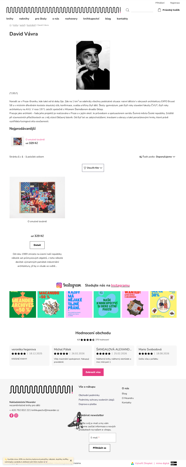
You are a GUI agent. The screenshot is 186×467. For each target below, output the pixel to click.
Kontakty (126, 402)
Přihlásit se (99, 448)
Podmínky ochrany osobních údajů (96, 399)
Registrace (175, 2)
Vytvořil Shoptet (143, 463)
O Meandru (128, 398)
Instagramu (120, 285)
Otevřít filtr (93, 168)
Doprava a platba (87, 404)
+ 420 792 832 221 (20, 410)
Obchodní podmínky (89, 395)
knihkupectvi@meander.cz (45, 410)
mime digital (161, 463)
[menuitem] (11, 19)
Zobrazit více (93, 372)
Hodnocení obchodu (93, 333)
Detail (37, 245)
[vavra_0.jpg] (93, 65)
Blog (124, 393)
